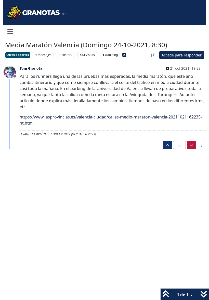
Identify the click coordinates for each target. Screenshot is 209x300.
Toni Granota (31, 68)
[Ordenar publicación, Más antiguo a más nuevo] (153, 55)
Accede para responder (182, 55)
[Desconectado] (12, 71)
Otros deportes (17, 55)
